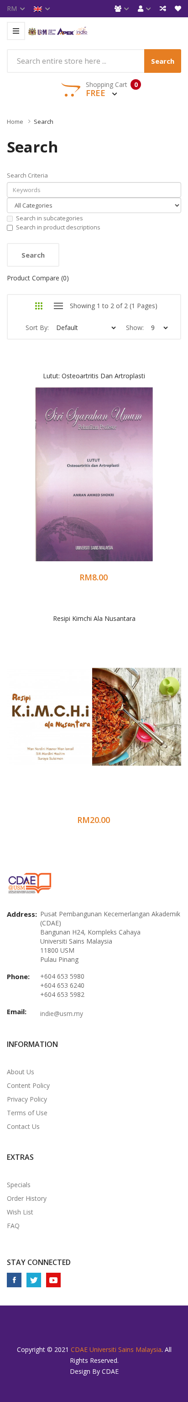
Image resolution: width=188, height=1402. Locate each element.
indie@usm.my (61, 1013)
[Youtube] (53, 1280)
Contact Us (23, 1126)
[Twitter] (33, 1280)
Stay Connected (39, 1262)
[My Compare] (163, 8)
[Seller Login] (122, 8)
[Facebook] (14, 1280)
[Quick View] (130, 482)
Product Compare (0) (38, 278)
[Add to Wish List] (82, 482)
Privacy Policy (27, 1099)
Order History (27, 1198)
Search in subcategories (49, 218)
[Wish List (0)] (178, 8)
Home (15, 121)
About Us (20, 1071)
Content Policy (28, 1085)
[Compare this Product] (106, 482)
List (58, 305)
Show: (135, 327)
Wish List (20, 1212)
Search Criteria (27, 175)
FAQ (13, 1225)
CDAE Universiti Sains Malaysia (116, 1349)
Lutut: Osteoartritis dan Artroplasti (94, 375)
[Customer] (144, 8)
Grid (39, 305)
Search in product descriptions (58, 227)
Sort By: (37, 327)
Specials (19, 1184)
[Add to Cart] (58, 482)
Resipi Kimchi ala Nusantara (94, 618)
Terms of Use (27, 1112)
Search (43, 121)
